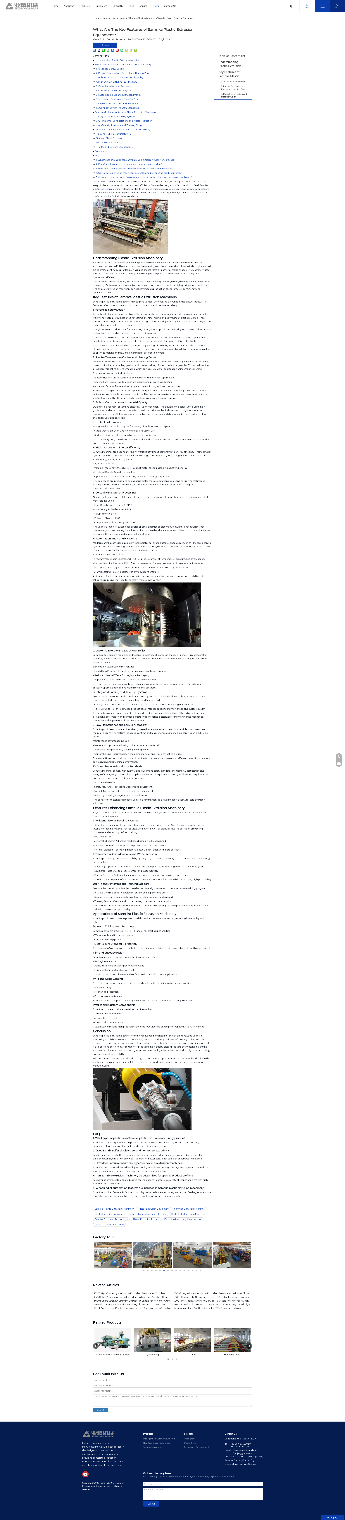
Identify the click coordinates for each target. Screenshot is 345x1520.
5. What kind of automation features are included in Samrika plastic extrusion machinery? (144, 177)
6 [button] (164, 1270)
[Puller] (192, 1340)
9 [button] (176, 1270)
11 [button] (184, 1270)
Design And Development (196, 1447)
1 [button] (144, 1270)
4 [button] (156, 1270)
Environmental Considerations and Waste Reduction (124, 121)
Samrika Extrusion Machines (189, 1209)
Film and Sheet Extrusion (109, 138)
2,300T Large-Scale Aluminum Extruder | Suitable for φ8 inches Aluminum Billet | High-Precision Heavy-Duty (212, 1293)
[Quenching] (152, 1340)
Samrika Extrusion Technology (111, 1219)
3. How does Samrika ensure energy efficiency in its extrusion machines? (135, 168)
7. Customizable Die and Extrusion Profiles (118, 95)
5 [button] (160, 1270)
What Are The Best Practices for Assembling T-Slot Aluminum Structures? (132, 1308)
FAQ (97, 155)
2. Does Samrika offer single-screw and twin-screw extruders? (129, 164)
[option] (132, 1255)
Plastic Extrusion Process (146, 1219)
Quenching (152, 1354)
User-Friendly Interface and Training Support (120, 125)
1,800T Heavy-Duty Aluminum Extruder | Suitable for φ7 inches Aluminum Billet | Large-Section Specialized (212, 1297)
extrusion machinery (111, 189)
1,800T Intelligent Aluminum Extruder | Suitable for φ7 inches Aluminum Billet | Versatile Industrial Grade (212, 1301)
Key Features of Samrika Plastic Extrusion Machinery (123, 64)
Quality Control (191, 1443)
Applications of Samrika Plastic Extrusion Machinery (122, 129)
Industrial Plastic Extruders (109, 1224)
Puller (192, 1354)
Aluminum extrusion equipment (112, 1354)
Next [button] (249, 1346)
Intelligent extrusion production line (160, 1439)
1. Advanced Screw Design (110, 69)
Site (168, 39)
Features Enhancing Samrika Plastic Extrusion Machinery (125, 112)
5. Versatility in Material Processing (114, 86)
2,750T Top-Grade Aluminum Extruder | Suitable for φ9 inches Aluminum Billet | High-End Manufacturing (132, 1297)
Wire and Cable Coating (108, 142)
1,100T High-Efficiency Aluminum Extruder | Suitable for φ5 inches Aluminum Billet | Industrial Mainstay (132, 1293)
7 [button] (168, 1270)
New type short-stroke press (156, 1443)
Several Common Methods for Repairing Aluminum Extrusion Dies (129, 1304)
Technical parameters (153, 1447)
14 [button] (196, 1270)
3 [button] (152, 1270)
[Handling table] (232, 1340)
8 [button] (172, 1270)
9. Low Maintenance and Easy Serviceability (119, 103)
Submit (100, 1410)
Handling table (232, 1354)
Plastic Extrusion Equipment (154, 1209)
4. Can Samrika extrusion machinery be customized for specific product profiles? (139, 173)
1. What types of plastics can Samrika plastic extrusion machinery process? (135, 160)
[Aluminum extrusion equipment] (113, 1340)
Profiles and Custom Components (114, 147)
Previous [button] (96, 1346)
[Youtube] (85, 1474)
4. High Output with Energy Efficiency (116, 82)
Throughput (189, 1439)
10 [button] (180, 1270)
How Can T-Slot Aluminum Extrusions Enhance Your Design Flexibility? (212, 1304)
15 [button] (200, 1270)
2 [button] (148, 1270)
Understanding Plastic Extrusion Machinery (118, 60)
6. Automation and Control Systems (115, 90)
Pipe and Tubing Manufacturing (113, 134)
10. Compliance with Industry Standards (117, 108)
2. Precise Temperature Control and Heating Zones (123, 73)
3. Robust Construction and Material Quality (119, 77)
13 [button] (192, 1270)
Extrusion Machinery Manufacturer (183, 1219)
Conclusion (101, 151)
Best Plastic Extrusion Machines (188, 1214)
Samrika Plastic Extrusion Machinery (114, 1209)
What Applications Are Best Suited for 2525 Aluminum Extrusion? (209, 1308)
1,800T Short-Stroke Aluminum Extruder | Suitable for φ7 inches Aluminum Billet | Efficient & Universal (132, 1301)
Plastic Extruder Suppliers (109, 1214)
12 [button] (188, 1270)
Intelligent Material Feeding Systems (116, 116)
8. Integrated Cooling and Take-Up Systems (119, 99)
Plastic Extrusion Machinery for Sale (147, 1214)
